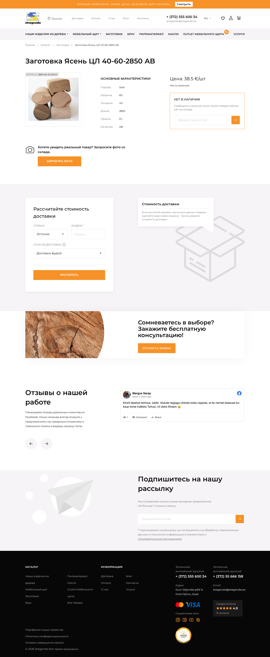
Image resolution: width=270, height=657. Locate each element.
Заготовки (114, 34)
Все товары (75, 602)
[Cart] (239, 18)
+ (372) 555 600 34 (181, 17)
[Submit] (240, 519)
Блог (126, 18)
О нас (111, 18)
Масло (173, 34)
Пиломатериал (151, 34)
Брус (131, 34)
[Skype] (198, 620)
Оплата (95, 18)
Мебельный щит (86, 34)
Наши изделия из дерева (45, 34)
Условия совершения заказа (44, 642)
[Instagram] (178, 620)
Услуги (239, 34)
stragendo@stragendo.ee (181, 21)
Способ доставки (47, 244)
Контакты (143, 18)
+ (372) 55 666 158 (228, 576)
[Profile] (231, 18)
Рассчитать (69, 274)
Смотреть (184, 4)
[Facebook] (184, 620)
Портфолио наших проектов (44, 629)
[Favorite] (223, 18)
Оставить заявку (156, 348)
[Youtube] (191, 620)
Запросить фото (59, 161)
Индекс (77, 225)
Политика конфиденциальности (47, 636)
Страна (38, 225)
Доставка (77, 18)
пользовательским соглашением (160, 538)
